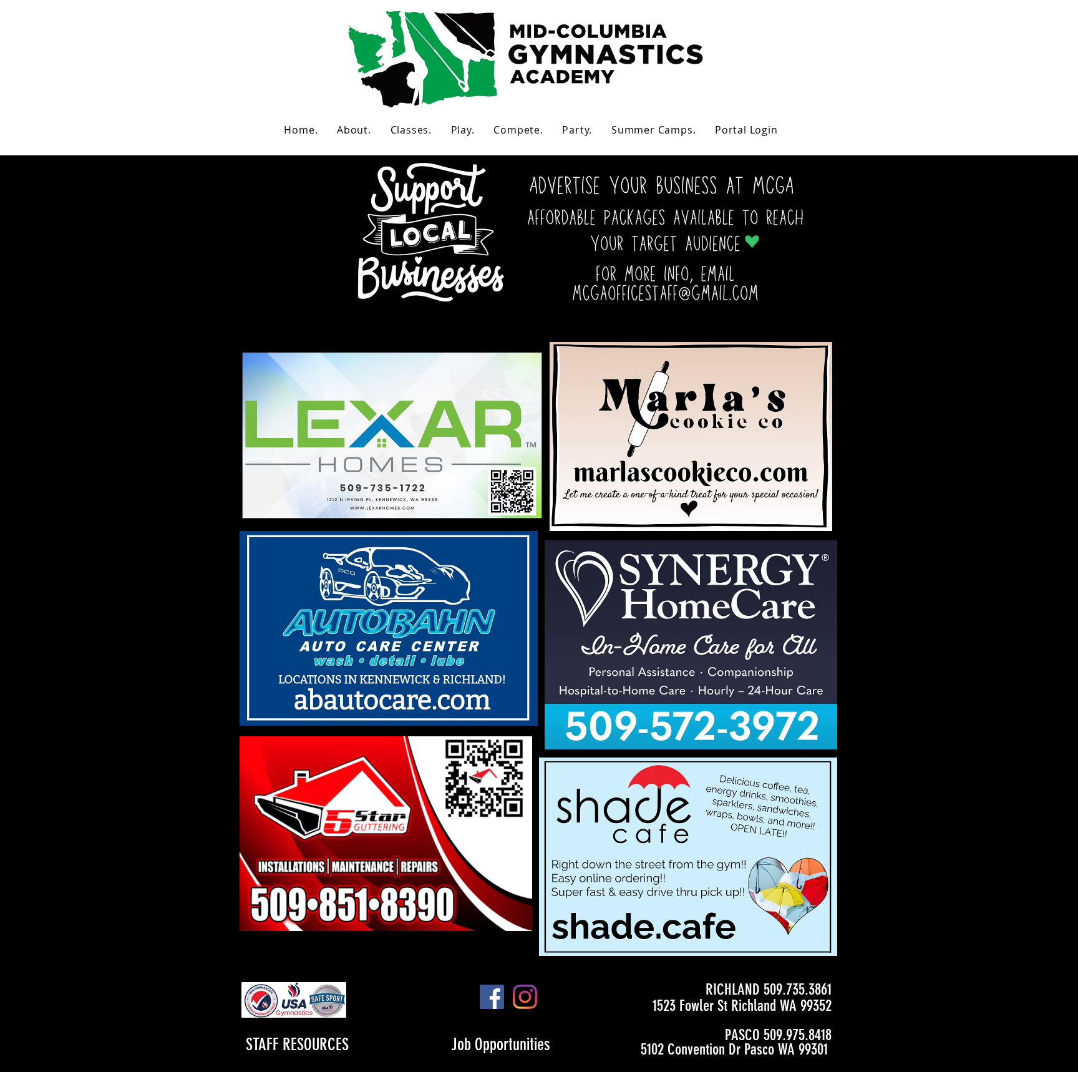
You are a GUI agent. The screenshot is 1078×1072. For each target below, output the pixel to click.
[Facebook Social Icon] (492, 997)
